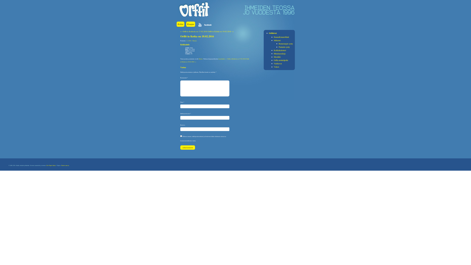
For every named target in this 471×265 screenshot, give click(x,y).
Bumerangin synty (286, 43)
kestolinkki (222, 59)
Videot (276, 67)
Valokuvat (278, 63)
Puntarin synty (284, 47)
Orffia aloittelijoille (281, 60)
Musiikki (277, 57)
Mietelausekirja (280, 53)
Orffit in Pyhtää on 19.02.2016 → (221, 31)
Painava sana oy (65, 165)
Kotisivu (182, 125)
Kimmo (195, 41)
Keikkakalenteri (280, 50)
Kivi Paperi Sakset (51, 165)
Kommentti (184, 78)
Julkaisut (277, 40)
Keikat (180, 24)
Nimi (182, 102)
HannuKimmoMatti (281, 37)
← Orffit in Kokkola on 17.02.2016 (193, 31)
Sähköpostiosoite (185, 113)
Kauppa (190, 24)
